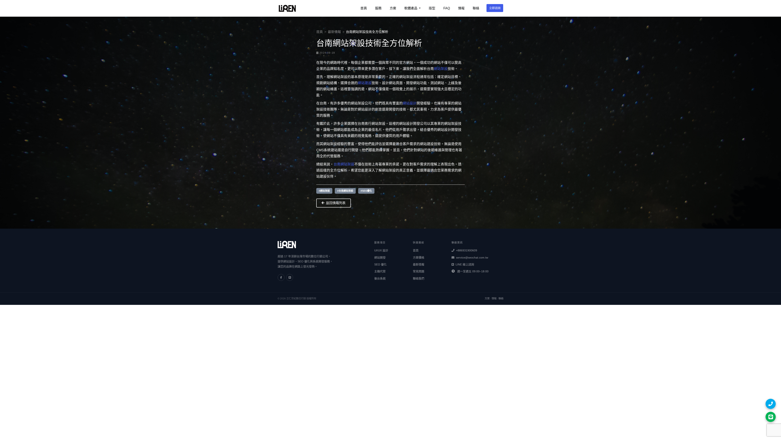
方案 (393, 8)
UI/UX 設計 (381, 250)
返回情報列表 (336, 203)
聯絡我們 (418, 278)
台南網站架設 (344, 164)
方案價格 (418, 257)
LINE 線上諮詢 (465, 264)
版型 (432, 8)
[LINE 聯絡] (771, 417)
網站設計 (410, 103)
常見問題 (418, 271)
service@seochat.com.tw (472, 257)
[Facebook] (281, 277)
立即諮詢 (495, 8)
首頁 (363, 8)
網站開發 (380, 257)
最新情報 (334, 32)
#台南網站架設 (345, 190)
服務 (378, 8)
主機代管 (380, 271)
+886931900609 (466, 250)
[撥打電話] (771, 404)
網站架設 (441, 69)
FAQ (446, 8)
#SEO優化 (366, 190)
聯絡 (476, 8)
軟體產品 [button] (411, 8)
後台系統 (380, 278)
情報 (461, 8)
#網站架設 (324, 190)
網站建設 (365, 83)
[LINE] (289, 277)
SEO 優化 (380, 264)
